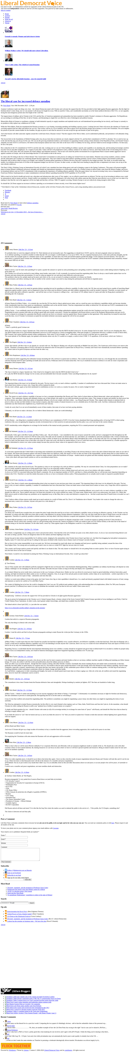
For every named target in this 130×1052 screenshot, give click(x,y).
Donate (7, 17)
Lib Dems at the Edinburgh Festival (18, 916)
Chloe (9, 1021)
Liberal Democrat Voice (52, 1050)
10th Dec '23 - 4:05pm (25, 285)
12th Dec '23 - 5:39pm (22, 560)
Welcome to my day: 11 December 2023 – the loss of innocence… (22, 212)
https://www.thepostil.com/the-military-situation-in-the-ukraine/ (25, 608)
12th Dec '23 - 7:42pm (31, 616)
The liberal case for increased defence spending (25, 101)
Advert (3, 83)
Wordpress (12, 1050)
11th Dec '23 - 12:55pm (25, 448)
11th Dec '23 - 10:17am (25, 393)
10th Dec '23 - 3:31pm (25, 249)
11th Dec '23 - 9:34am (25, 380)
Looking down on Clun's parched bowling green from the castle (37, 1000)
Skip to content (5, 10)
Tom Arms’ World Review (9, 208)
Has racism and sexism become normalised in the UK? (31, 1007)
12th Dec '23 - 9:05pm (24, 629)
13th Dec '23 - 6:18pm (22, 772)
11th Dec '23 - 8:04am (27, 355)
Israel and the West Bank (15, 893)
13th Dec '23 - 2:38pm (24, 742)
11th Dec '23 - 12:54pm (25, 431)
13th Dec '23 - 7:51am (22, 638)
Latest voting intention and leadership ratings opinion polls (32, 1002)
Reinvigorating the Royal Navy (17, 911)
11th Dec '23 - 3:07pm (25, 507)
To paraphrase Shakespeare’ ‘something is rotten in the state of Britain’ (30, 895)
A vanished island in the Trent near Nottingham (32, 1011)
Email (3, 839)
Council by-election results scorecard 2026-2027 (29, 1009)
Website (3, 843)
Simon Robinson (12, 1030)
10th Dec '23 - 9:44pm (24, 342)
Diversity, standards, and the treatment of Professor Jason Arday (27, 888)
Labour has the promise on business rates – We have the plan (26, 921)
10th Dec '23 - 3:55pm (25, 266)
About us (8, 21)
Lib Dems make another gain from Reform (27, 1006)
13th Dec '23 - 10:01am (25, 656)
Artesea (26, 1050)
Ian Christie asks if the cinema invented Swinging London (35, 997)
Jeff (8, 1034)
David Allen (11, 1026)
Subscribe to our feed (14, 875)
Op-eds (19, 205)
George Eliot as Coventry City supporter (27, 1004)
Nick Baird (6, 105)
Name (3, 835)
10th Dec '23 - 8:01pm (27, 322)
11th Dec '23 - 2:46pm (25, 480)
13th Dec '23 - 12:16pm (25, 722)
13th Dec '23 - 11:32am (24, 690)
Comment (4, 847)
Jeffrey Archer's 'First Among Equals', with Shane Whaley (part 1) (35, 1013)
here (112, 823)
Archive (7, 15)
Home (7, 14)
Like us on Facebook (14, 873)
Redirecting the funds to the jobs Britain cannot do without (26, 889)
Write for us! (9, 19)
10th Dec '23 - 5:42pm (24, 300)
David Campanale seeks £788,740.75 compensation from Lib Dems (39, 998)
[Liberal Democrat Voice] (31, 5)
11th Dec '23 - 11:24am (24, 417)
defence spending (32, 203)
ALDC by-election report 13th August (19, 891)
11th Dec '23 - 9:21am (25, 368)
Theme (7, 23)
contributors (68, 1050)
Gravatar (55, 828)
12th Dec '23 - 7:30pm (22, 592)
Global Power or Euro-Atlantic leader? (19, 914)
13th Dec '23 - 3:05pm (25, 755)
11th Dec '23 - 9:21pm (31, 529)
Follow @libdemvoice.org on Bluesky (19, 870)
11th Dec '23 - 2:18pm (25, 463)
